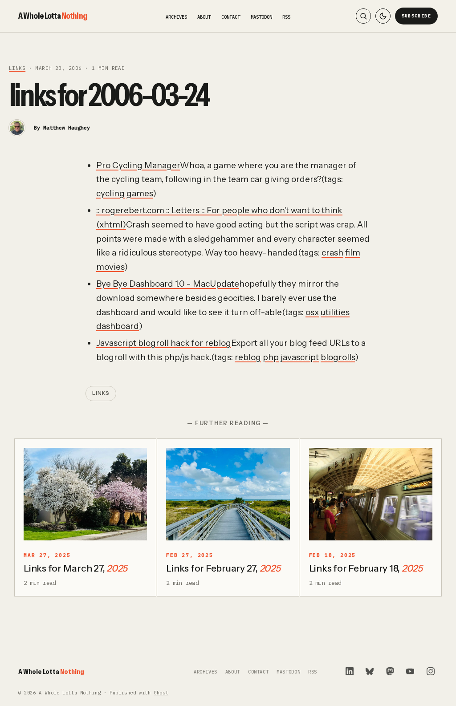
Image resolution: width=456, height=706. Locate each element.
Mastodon (261, 17)
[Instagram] (430, 671)
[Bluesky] (369, 671)
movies (110, 267)
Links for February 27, (223, 568)
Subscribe (417, 16)
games (139, 193)
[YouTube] (410, 671)
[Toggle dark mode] (383, 16)
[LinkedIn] (349, 671)
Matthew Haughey (66, 127)
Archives (176, 17)
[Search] (363, 16)
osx (312, 312)
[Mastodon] (390, 671)
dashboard (117, 326)
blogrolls (338, 357)
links (17, 68)
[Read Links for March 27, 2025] (85, 494)
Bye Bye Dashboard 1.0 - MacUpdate (167, 284)
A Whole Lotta (52, 15)
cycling (110, 193)
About (204, 17)
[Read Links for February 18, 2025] (370, 494)
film (352, 253)
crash (332, 253)
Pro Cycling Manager (138, 165)
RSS (286, 17)
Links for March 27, (75, 568)
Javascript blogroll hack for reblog (163, 343)
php (271, 357)
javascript (300, 357)
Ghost (161, 693)
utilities (335, 312)
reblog (248, 357)
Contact (230, 17)
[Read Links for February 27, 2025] (227, 494)
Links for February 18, (366, 568)
